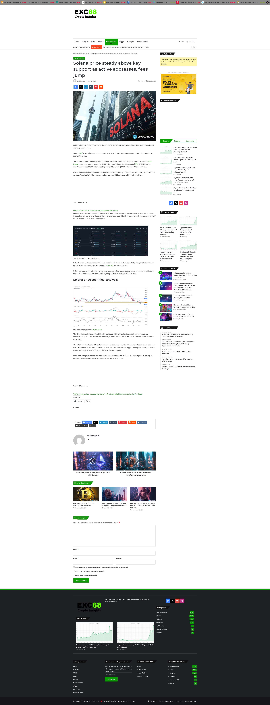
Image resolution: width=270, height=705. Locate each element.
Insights (85, 42)
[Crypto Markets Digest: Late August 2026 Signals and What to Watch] (166, 171)
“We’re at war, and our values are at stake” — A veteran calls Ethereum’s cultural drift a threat (107, 394)
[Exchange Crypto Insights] (85, 13)
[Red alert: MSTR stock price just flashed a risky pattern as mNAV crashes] (143, 494)
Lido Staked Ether (213, 2)
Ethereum (36, 2)
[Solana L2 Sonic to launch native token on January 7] (166, 317)
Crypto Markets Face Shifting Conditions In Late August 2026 (184, 190)
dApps (121, 42)
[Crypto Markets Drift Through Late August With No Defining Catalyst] (166, 150)
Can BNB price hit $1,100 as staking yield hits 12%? (83, 504)
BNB (109, 2)
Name (75, 549)
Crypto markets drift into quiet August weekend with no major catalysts (184, 180)
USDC (134, 2)
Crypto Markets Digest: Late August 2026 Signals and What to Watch (184, 170)
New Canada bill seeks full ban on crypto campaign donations (114, 504)
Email (75, 558)
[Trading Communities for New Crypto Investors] (166, 298)
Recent (166, 141)
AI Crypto (130, 42)
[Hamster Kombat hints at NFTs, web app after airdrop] (166, 308)
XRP (88, 2)
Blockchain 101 (142, 42)
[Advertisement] (156, 21)
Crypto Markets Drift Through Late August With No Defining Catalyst (185, 149)
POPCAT (109, 266)
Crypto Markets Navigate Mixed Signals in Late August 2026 (184, 160)
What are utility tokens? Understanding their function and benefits (185, 275)
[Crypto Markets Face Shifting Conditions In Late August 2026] (166, 191)
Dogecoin (245, 2)
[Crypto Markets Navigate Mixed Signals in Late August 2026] (166, 160)
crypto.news (97, 330)
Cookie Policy (141, 670)
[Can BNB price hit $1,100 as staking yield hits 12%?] (86, 494)
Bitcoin (159, 619)
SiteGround (131, 701)
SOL (80, 153)
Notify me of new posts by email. (86, 575)
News (100, 42)
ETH (136, 164)
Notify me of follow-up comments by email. (89, 571)
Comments (190, 141)
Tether (63, 2)
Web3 (93, 42)
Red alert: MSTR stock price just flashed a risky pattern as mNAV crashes (142, 505)
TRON (183, 2)
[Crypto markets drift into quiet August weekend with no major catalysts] (166, 181)
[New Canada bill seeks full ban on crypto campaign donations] (114, 494)
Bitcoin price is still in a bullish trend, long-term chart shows (95, 211)
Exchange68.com (108, 701)
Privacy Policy (141, 673)
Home (77, 42)
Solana (159, 2)
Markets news (111, 42)
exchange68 (81, 81)
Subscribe (111, 679)
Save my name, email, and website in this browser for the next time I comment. (101, 567)
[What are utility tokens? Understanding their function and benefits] (166, 276)
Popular (177, 141)
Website (119, 558)
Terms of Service (142, 676)
